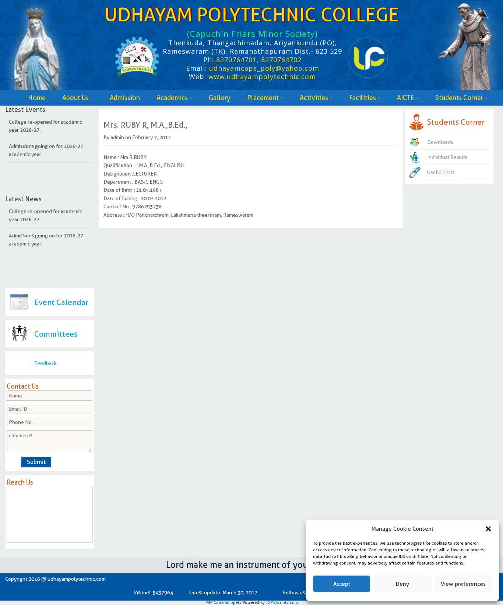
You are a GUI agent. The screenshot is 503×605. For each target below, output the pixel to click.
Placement (263, 98)
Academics (172, 98)
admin (117, 137)
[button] (488, 529)
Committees (55, 334)
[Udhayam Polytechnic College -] (139, 53)
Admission (125, 98)
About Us (75, 98)
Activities (314, 98)
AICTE (405, 98)
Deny (402, 584)
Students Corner (459, 98)
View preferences (463, 584)
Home (37, 98)
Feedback (45, 363)
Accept (341, 584)
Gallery (220, 98)
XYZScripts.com (283, 602)
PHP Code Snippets (223, 602)
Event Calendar (61, 302)
